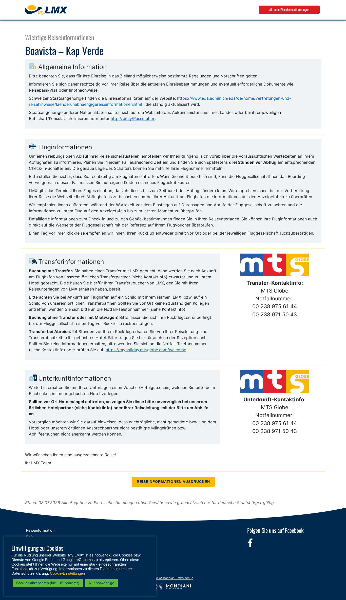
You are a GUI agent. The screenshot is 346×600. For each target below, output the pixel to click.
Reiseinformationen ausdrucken (173, 482)
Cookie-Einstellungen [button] (67, 573)
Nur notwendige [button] (101, 583)
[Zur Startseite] (46, 10)
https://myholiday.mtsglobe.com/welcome (146, 349)
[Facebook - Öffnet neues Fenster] (250, 543)
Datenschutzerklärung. (30, 573)
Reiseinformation (40, 530)
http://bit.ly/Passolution (133, 118)
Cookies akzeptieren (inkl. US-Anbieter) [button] (47, 583)
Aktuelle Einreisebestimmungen (289, 9)
